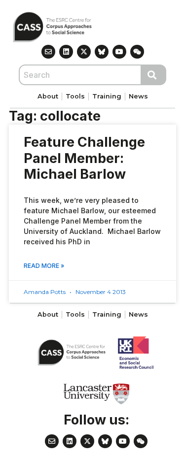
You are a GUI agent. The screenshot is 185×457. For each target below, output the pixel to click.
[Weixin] (137, 52)
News (138, 96)
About (47, 96)
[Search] (154, 75)
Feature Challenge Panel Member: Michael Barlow (84, 158)
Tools (75, 96)
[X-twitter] (84, 52)
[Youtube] (119, 52)
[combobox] (80, 75)
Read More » (44, 265)
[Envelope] (48, 52)
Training (106, 96)
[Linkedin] (66, 52)
